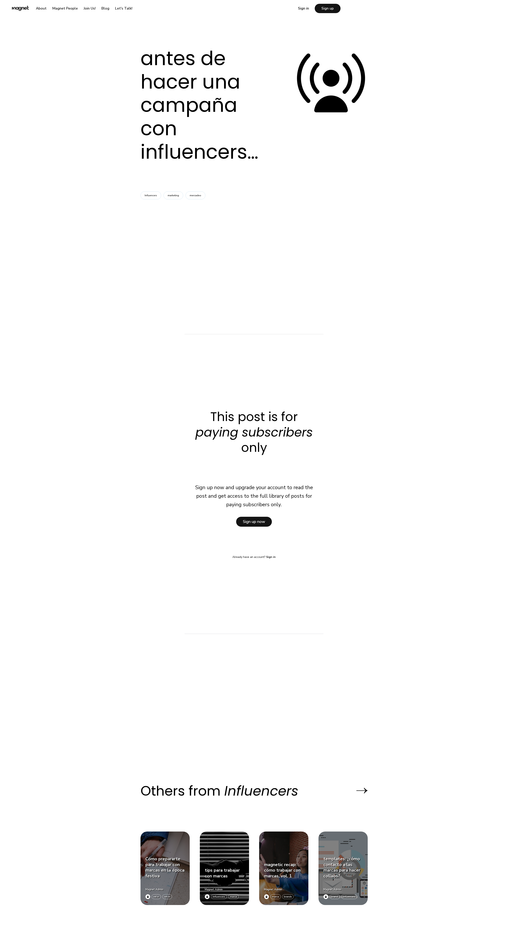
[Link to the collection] (358, 790)
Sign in (303, 8)
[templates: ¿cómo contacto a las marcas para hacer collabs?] (343, 868)
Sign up (327, 8)
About (41, 8)
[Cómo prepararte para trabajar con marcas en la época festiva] (165, 868)
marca (233, 896)
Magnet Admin (154, 890)
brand (334, 896)
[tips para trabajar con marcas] (224, 868)
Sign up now (254, 521)
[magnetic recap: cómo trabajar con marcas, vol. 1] (283, 868)
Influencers (151, 195)
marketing (173, 195)
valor (156, 896)
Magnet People (65, 8)
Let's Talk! (123, 8)
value (167, 896)
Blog (105, 8)
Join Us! (90, 8)
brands (288, 896)
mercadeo (195, 195)
